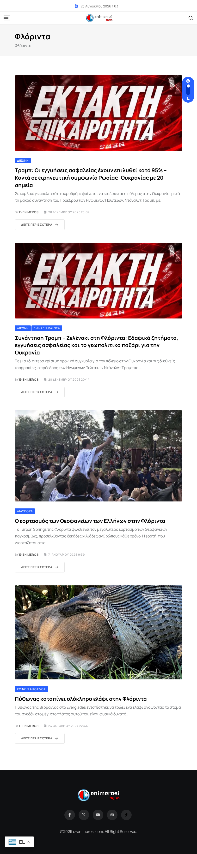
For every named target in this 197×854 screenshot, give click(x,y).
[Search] (191, 18)
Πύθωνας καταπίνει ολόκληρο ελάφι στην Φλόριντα (81, 698)
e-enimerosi (29, 212)
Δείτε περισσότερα (36, 225)
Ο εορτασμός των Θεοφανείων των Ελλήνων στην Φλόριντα (90, 520)
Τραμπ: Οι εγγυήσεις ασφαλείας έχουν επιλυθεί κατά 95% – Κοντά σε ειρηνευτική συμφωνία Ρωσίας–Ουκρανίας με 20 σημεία (91, 178)
